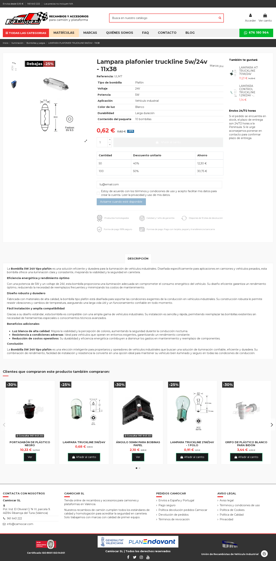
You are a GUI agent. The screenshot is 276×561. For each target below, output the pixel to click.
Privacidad (226, 519)
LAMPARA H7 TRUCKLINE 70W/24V (248, 71)
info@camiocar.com (20, 524)
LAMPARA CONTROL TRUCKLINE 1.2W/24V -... (247, 90)
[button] (120, 33)
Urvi (220, 66)
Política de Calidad (232, 514)
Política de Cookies (232, 510)
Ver (30, 457)
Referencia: (105, 76)
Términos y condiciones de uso (240, 505)
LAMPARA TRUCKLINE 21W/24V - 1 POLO (192, 444)
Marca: (214, 65)
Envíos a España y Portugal (176, 500)
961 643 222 (34, 3)
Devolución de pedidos (173, 514)
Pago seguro (167, 505)
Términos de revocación (174, 519)
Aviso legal (227, 500)
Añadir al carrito (171, 142)
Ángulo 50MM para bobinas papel (138, 444)
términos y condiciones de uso (155, 191)
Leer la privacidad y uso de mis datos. (146, 195)
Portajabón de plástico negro (30, 444)
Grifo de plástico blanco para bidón (246, 444)
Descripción (138, 258)
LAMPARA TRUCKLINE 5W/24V (84, 442)
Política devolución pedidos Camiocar (182, 510)
